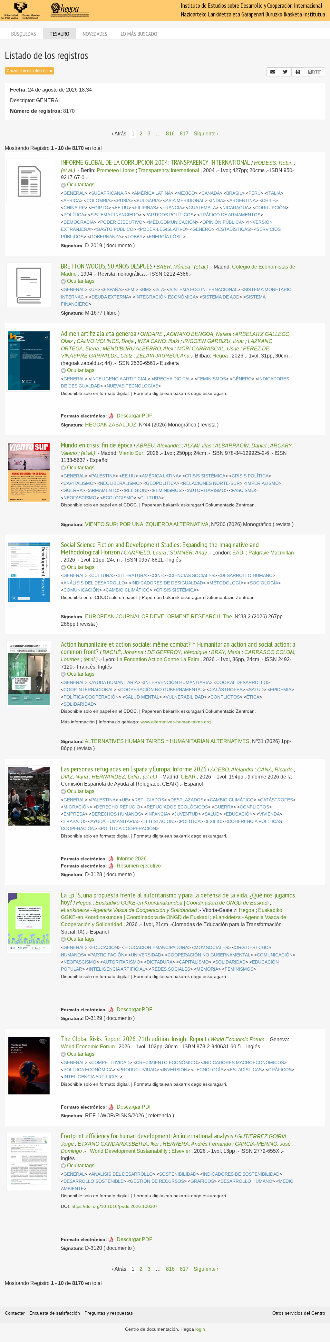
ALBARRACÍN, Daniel (241, 445)
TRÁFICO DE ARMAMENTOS (230, 214)
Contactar (15, 1313)
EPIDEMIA (280, 689)
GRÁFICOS (280, 1069)
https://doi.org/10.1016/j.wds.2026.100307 (115, 1206)
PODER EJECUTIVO (121, 222)
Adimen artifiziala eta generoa (98, 333)
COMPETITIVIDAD (110, 1062)
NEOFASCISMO (79, 497)
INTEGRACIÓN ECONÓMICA (165, 297)
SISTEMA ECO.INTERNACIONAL (204, 289)
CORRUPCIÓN (270, 207)
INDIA (217, 200)
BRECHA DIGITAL (172, 379)
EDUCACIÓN (239, 814)
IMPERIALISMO (262, 483)
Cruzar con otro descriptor (29, 71)
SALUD (256, 689)
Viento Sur (131, 453)
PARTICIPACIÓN (107, 955)
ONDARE (151, 334)
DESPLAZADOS (186, 800)
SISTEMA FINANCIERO (115, 214)
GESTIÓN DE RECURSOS (157, 1181)
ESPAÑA (112, 289)
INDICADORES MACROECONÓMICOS (244, 1062)
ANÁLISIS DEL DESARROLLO (94, 583)
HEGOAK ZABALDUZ (110, 424)
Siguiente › (206, 133)
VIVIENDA (269, 814)
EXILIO (214, 821)
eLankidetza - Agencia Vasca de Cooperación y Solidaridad (129, 910)
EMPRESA (74, 814)
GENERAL (74, 193)
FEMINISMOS (211, 379)
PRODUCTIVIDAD (137, 1069)
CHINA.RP (74, 207)
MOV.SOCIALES (211, 947)
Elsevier (180, 1151)
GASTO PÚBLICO (115, 229)
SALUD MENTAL (142, 697)
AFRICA (71, 200)
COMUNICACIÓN (81, 590)
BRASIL (234, 193)
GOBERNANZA (105, 236)
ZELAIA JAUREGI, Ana (162, 355)
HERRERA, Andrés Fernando (197, 1144)
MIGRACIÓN (76, 807)
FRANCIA (172, 207)
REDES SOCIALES (170, 969)
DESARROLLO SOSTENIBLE (93, 1181)
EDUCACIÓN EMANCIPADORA (156, 947)
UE (94, 289)
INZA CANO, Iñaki (158, 341)
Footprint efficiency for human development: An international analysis (147, 1135)
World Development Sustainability (129, 1151)
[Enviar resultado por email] (272, 71)
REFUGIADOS (149, 800)
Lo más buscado (139, 33)
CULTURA (150, 497)
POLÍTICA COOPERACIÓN (91, 697)
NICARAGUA (235, 207)
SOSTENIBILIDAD (177, 1174)
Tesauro (59, 33)
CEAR (188, 776)
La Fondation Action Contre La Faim (158, 659)
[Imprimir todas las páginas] (297, 71)
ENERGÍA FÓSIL (166, 236)
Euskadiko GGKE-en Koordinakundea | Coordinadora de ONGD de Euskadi (182, 903)
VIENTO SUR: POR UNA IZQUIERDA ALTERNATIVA (147, 524)
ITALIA (274, 193)
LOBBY (135, 236)
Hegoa (220, 355)
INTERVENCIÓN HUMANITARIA (177, 682)
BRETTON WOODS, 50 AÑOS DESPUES (106, 265)
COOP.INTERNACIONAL (88, 689)
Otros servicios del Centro (298, 1313)
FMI (132, 289)
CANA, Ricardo (275, 769)
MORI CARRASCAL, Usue (208, 348)
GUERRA (72, 490)
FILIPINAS (145, 207)
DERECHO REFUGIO (118, 807)
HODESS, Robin (273, 163)
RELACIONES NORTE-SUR (211, 483)
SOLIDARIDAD (78, 704)
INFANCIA (157, 814)
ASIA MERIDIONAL (185, 200)
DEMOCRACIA (78, 222)
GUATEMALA (202, 207)
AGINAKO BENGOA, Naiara (198, 334)
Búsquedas (23, 33)
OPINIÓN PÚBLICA (222, 222)
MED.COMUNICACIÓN (172, 222)
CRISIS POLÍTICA (250, 476)
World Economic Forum (237, 1039)
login (200, 1329)
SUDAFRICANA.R (109, 193)
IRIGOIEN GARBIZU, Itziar (213, 341)
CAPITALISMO (78, 483)
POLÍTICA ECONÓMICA (88, 1069)
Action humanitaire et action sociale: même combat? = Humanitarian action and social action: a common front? (178, 648)
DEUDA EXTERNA (110, 297)
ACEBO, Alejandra (231, 769)
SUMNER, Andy (188, 552)
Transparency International (168, 170)
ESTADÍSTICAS (234, 229)
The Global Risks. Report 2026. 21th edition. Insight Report (134, 1038)
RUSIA (123, 200)
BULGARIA (148, 200)
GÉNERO (202, 229)
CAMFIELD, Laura (145, 552)
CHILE (268, 200)
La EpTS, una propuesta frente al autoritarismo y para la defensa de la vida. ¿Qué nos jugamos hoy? (178, 898)
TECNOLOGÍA (208, 1069)
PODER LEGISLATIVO (163, 229)
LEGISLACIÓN (158, 821)
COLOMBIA (98, 200)
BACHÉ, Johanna (122, 652)
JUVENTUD (186, 814)
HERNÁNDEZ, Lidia (115, 776)
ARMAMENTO (103, 490)
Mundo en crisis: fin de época (96, 444)
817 (184, 133)
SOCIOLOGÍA (264, 583)
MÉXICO (186, 193)
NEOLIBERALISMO (120, 483)
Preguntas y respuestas (108, 1313)
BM (145, 289)
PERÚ (254, 193)
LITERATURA (132, 575)
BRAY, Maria (225, 652)
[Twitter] (285, 71)
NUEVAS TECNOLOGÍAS (132, 386)
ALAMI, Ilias (197, 445)
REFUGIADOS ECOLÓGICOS (177, 807)
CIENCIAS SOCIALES (192, 575)
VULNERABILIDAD (185, 697)
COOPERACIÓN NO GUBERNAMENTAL (161, 689)
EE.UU (121, 207)
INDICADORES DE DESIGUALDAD (167, 583)
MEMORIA (207, 969)
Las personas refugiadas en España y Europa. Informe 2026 (134, 768)
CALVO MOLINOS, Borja (105, 341)
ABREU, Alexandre (158, 445)
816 (170, 133)
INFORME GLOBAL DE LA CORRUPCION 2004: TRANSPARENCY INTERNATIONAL (155, 162)
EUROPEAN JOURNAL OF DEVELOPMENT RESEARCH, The (158, 616)
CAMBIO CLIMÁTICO (128, 590)
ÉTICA (252, 697)
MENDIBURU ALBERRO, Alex (138, 348)
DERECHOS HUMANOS (116, 814)
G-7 (159, 289)
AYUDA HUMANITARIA (114, 682)
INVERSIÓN (175, 1069)
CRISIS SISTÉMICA (205, 476)
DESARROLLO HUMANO (247, 575)
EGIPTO (99, 207)
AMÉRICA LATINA (152, 193)
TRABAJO (73, 821)
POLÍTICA (73, 214)
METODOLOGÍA (226, 583)
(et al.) (68, 170)
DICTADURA (159, 962)
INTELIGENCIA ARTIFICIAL (119, 379)
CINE (158, 575)
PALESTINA (103, 476)
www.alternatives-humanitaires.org (176, 722)
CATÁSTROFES (225, 689)
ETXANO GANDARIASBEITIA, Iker (118, 1144)
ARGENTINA (242, 200)
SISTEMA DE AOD (220, 297)
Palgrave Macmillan (271, 552)
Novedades (95, 33)
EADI (238, 552)
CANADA (210, 193)
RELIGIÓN (135, 490)
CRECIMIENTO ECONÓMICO (166, 1062)
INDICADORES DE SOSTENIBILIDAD (241, 1174)
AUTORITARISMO (206, 490)
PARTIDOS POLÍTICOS (169, 214)
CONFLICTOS (225, 697)
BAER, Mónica (173, 266)
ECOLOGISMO (118, 497)
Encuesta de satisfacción (54, 1313)
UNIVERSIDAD (146, 955)
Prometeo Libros (115, 170)
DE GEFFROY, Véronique (177, 652)
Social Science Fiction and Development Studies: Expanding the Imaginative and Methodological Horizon (160, 548)
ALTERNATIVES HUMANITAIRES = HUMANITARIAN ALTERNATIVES (167, 741)
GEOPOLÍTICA (161, 483)
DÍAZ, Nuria (74, 776)
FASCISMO (243, 490)
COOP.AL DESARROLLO (241, 682)
